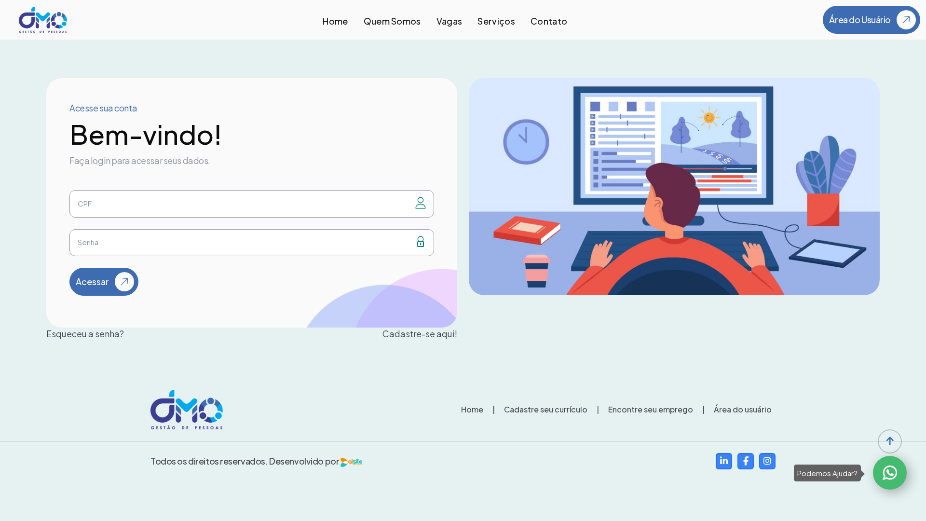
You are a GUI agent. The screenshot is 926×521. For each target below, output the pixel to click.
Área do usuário (737, 409)
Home (335, 21)
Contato (549, 21)
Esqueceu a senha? (85, 333)
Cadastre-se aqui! (419, 333)
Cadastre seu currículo (539, 409)
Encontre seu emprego (645, 409)
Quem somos (392, 21)
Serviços (496, 21)
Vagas (449, 21)
